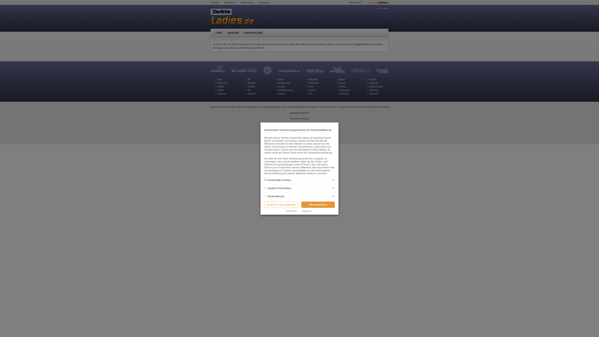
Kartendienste (276, 196)
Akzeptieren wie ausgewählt (281, 204)
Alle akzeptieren (318, 204)
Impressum (307, 211)
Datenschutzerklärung (320, 152)
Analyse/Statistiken (279, 188)
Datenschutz (291, 211)
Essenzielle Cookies (279, 180)
